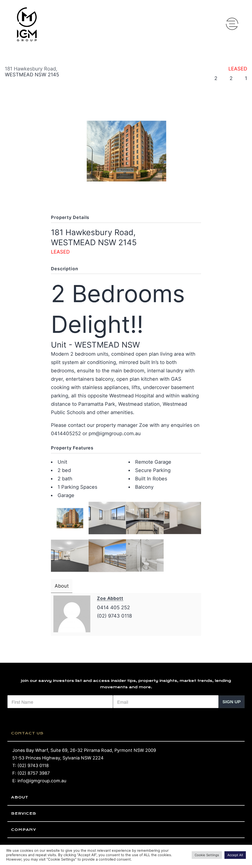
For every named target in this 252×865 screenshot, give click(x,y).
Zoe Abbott (110, 598)
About (19, 797)
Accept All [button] (235, 855)
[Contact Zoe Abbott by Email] (100, 627)
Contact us (27, 733)
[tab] (126, 733)
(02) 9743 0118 (33, 765)
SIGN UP (231, 701)
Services (23, 813)
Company (23, 829)
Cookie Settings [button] (207, 855)
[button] (232, 23)
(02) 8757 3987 (33, 773)
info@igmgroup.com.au (41, 780)
